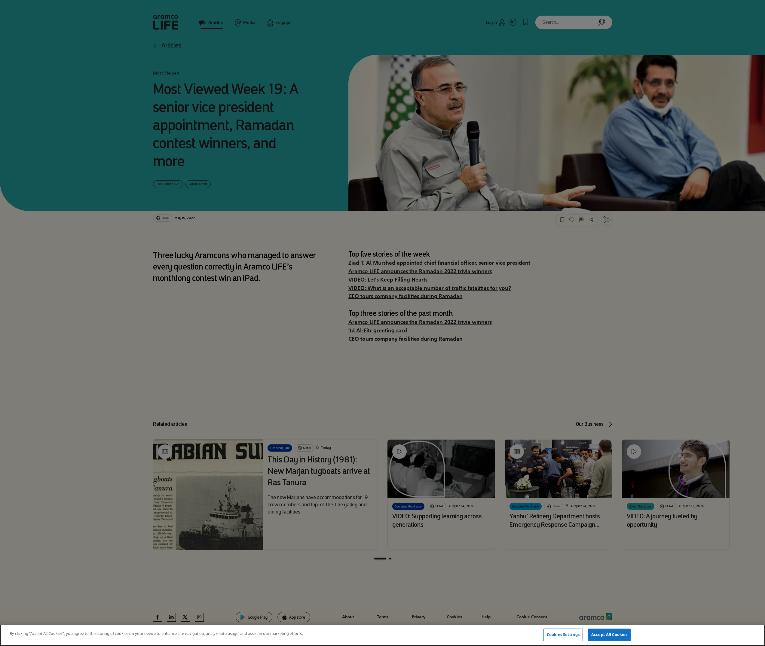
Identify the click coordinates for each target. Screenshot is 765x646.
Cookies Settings (563, 634)
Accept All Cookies (609, 634)
